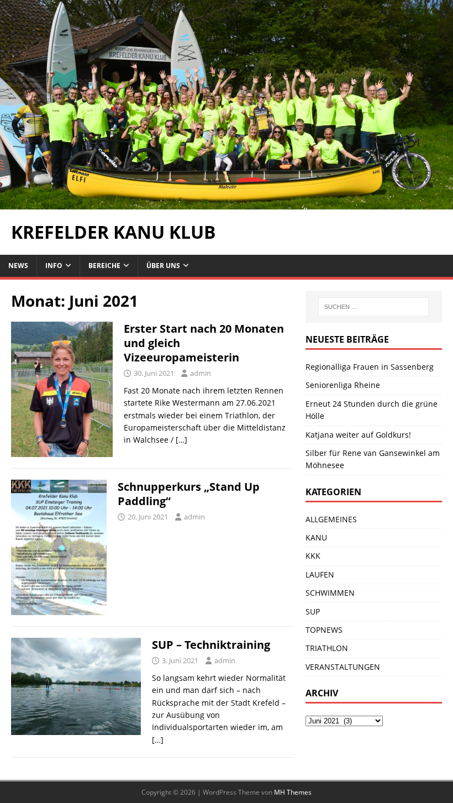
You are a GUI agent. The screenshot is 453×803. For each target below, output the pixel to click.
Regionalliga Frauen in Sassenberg (369, 366)
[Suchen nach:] (373, 306)
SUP (312, 611)
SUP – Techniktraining (211, 644)
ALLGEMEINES (331, 519)
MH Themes (293, 792)
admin (200, 373)
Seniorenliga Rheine (342, 385)
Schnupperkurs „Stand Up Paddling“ (189, 493)
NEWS (18, 265)
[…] (181, 439)
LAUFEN (319, 574)
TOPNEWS (324, 629)
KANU (316, 537)
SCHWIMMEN (330, 592)
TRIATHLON (326, 648)
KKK (312, 555)
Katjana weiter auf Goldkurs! (358, 434)
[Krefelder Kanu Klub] (226, 203)
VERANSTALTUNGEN (342, 667)
